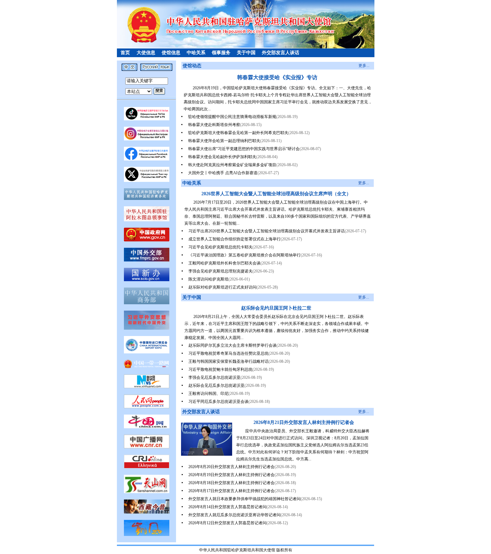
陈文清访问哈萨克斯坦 (208, 279)
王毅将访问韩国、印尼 (208, 393)
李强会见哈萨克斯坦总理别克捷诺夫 (220, 271)
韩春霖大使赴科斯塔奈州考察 (214, 124)
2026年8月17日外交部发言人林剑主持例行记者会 (231, 490)
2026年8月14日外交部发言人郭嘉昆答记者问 (227, 507)
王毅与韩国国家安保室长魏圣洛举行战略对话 (228, 361)
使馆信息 (171, 52)
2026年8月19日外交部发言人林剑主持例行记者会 (231, 474)
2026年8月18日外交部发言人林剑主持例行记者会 (231, 482)
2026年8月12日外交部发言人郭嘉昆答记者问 (227, 523)
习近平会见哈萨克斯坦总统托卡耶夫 (220, 247)
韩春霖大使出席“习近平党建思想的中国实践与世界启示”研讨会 (244, 148)
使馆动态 (192, 65)
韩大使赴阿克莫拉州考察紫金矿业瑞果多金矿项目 (232, 164)
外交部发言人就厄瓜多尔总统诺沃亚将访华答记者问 (234, 515)
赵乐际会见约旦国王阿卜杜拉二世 (276, 308)
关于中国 (246, 52)
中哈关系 (196, 52)
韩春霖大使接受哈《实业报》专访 (277, 77)
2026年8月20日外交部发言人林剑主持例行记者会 (231, 466)
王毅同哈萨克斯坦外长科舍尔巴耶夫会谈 (224, 263)
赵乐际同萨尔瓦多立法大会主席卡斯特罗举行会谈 (232, 345)
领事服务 (221, 52)
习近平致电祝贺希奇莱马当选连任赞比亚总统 (228, 353)
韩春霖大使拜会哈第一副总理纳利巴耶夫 (224, 140)
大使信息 (146, 52)
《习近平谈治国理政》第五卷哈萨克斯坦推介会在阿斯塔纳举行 (244, 255)
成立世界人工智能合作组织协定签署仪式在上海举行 (234, 239)
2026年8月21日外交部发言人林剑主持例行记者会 (304, 422)
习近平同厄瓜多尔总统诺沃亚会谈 (218, 401)
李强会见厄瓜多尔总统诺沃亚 (214, 377)
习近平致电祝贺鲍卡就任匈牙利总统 (220, 369)
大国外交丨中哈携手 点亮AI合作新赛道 (223, 173)
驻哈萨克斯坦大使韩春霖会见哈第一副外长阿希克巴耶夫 (238, 132)
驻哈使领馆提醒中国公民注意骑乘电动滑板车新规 (232, 116)
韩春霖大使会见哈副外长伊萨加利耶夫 (222, 156)
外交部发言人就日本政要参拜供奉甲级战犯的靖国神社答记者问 (244, 498)
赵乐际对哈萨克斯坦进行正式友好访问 (222, 287)
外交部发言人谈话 (280, 52)
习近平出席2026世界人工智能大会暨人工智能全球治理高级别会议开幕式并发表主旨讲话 (266, 231)
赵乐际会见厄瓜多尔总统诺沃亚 (216, 385)
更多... (363, 65)
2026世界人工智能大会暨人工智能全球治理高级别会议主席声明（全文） (276, 193)
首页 (125, 52)
